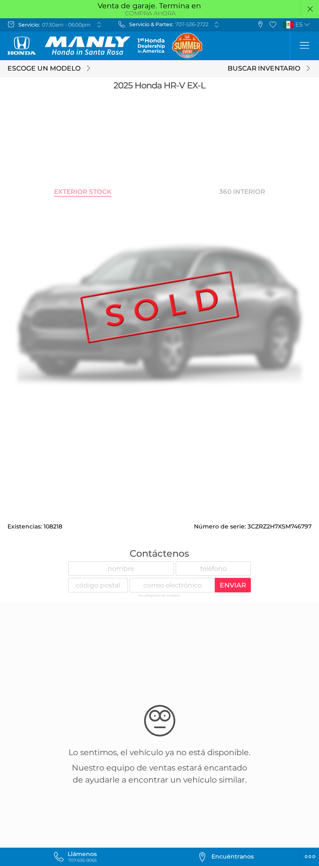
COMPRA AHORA (150, 13)
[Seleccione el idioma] (304, 45)
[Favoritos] (273, 24)
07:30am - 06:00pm (66, 25)
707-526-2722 (192, 24)
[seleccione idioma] (307, 24)
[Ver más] (98, 24)
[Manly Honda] (68, 46)
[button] (310, 9)
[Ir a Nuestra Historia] (150, 45)
